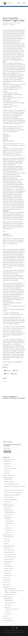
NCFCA (5, 539)
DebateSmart (6, 577)
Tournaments (6, 618)
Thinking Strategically (9, 499)
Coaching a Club (8, 481)
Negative (6, 563)
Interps (7, 611)
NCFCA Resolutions (8, 588)
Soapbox (6, 470)
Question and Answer (9, 468)
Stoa (5, 543)
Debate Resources (7, 546)
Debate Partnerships (9, 557)
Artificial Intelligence (8, 475)
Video (5, 473)
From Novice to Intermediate (11, 495)
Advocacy (7, 518)
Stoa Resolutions (8, 594)
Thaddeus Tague (8, 23)
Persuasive (7, 613)
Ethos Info (6, 461)
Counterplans (8, 521)
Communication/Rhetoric (10, 484)
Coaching (6, 479)
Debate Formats (7, 504)
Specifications (8, 530)
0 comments (12, 24)
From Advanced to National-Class (12, 490)
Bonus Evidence (8, 550)
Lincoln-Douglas (8, 506)
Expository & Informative (11, 609)
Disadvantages (8, 523)
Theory (4, 616)
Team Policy (7, 517)
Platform (6, 607)
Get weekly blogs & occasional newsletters (12, 445)
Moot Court (7, 508)
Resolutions (6, 587)
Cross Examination (8, 554)
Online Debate (7, 566)
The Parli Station (8, 497)
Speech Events (6, 597)
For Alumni (5, 582)
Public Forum (7, 514)
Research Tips (7, 568)
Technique (6, 575)
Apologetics (8, 600)
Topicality (5, 24)
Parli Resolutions (9, 512)
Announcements (7, 459)
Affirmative (6, 547)
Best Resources (6, 477)
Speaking (6, 570)
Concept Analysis (8, 552)
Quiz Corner (6, 584)
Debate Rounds (8, 559)
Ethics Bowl (6, 580)
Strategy (6, 573)
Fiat (6, 525)
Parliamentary (7, 510)
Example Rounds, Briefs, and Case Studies (14, 486)
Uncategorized (6, 620)
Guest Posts (7, 466)
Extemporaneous (9, 602)
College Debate (7, 536)
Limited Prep (7, 598)
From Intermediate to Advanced (12, 492)
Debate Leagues (7, 535)
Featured (6, 463)
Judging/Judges (7, 561)
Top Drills (6, 502)
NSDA (5, 541)
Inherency (7, 528)
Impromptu (8, 605)
